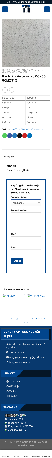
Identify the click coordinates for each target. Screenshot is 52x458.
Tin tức (13, 391)
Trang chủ (7, 70)
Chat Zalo (16, 456)
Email (14, 247)
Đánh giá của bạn (20, 197)
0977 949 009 (16, 352)
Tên (13, 234)
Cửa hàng (21, 70)
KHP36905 (13, 319)
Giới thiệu (14, 386)
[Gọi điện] (26, 452)
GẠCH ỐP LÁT (35, 70)
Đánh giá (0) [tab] (9, 157)
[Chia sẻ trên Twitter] (14, 135)
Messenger (36, 456)
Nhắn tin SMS (46, 456)
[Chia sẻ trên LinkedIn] (29, 135)
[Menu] (47, 9)
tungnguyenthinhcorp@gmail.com (27, 357)
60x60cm (22, 72)
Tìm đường (5, 456)
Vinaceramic (8, 72)
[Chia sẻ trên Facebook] (9, 135)
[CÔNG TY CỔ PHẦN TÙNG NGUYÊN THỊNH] (26, 9)
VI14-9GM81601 (39, 319)
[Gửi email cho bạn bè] (19, 135)
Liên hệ (13, 396)
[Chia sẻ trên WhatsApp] (4, 135)
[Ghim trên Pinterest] (24, 135)
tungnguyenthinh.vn (19, 362)
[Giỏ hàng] (5, 9)
